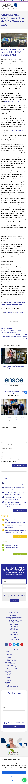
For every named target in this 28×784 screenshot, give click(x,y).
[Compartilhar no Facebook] (10, 321)
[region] (14, 770)
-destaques (6, 61)
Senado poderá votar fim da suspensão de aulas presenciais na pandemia (14, 366)
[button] (24, 780)
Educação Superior (20, 312)
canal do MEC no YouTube (11, 102)
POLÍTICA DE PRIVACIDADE (11, 686)
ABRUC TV (9, 676)
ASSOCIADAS (8, 662)
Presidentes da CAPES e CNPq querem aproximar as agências (14, 417)
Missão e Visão (10, 656)
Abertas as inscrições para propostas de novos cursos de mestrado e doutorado (15, 504)
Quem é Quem (10, 654)
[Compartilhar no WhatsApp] (21, 321)
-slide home (14, 61)
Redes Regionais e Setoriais (13, 666)
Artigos (8, 674)
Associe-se (9, 670)
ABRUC (5, 59)
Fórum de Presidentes (12, 659)
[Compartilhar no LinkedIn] (17, 321)
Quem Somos (10, 653)
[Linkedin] (17, 644)
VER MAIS (20, 536)
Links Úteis (9, 680)
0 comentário (7, 63)
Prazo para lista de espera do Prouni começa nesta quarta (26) (15, 498)
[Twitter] (14, 644)
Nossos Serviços (10, 665)
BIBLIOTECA (8, 671)
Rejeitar (14, 780)
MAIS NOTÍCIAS (19, 510)
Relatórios (9, 677)
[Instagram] (10, 644)
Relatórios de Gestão (11, 660)
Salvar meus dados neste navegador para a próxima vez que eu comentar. (13, 460)
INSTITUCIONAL (9, 651)
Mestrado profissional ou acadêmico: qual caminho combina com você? (15, 484)
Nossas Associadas (11, 663)
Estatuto (9, 657)
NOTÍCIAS (7, 682)
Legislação (9, 679)
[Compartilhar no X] (6, 321)
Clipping (9, 673)
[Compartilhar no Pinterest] (14, 321)
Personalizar (14, 776)
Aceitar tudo (14, 772)
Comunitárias (10, 312)
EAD (14, 312)
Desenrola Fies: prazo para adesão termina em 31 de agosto (14, 489)
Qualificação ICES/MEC (12, 668)
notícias (21, 61)
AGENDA (7, 683)
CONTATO (7, 685)
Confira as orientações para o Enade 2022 (14, 392)
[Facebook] (6, 644)
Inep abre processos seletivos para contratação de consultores (14, 493)
